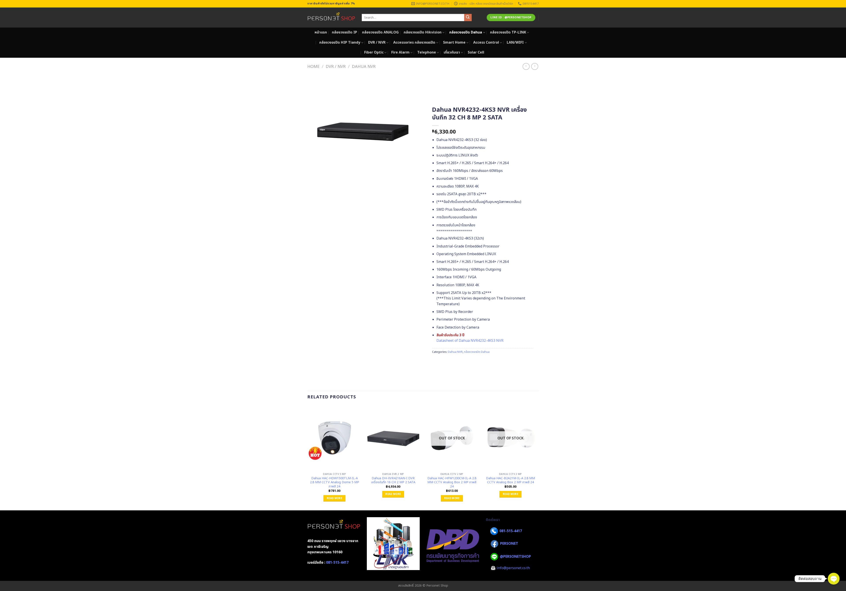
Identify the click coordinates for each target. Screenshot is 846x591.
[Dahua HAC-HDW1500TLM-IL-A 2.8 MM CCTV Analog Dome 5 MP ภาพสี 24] (334, 437)
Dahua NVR (364, 66)
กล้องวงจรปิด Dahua (465, 32)
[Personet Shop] (331, 17)
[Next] (537, 457)
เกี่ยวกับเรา (452, 52)
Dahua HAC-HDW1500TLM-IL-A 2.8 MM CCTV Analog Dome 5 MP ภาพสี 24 (334, 482)
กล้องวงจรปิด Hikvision (423, 32)
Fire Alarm (400, 52)
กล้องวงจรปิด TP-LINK (508, 32)
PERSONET (509, 543)
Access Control (486, 42)
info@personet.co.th (513, 568)
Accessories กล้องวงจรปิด (414, 42)
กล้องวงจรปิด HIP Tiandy (339, 42)
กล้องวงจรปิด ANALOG (380, 32)
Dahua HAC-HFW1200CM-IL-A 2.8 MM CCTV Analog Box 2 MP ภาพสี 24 (451, 482)
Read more (334, 498)
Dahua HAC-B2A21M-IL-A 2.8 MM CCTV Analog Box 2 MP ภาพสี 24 (510, 480)
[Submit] (468, 17)
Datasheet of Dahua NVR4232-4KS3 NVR (469, 340)
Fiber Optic (374, 52)
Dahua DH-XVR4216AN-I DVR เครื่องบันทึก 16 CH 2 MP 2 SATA (393, 480)
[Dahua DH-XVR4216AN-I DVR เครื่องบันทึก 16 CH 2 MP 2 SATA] (393, 437)
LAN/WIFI (515, 42)
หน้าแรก (321, 32)
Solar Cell (476, 52)
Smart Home (454, 42)
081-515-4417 (337, 562)
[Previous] (307, 457)
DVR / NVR (377, 42)
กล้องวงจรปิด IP (344, 32)
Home (313, 66)
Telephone (426, 52)
